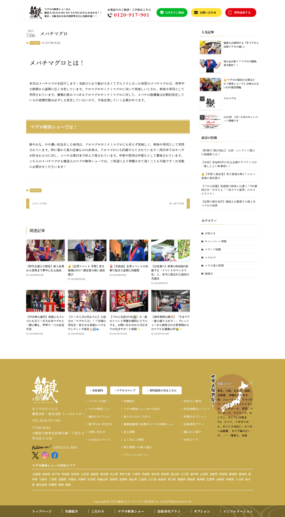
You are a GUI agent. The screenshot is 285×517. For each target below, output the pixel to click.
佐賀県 (210, 479)
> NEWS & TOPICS (99, 424)
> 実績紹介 (128, 401)
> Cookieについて (98, 439)
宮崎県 (230, 479)
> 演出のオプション (98, 416)
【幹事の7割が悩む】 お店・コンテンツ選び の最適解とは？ (228, 152)
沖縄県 (53, 485)
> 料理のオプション (194, 416)
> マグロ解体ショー (98, 409)
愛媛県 (181, 479)
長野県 (214, 474)
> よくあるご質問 (132, 439)
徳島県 (162, 479)
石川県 (184, 474)
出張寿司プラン (169, 511)
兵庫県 (82, 479)
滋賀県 (62, 479)
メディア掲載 (213, 249)
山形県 (85, 474)
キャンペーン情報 (215, 241)
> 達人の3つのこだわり (136, 416)
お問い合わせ (208, 12)
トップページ (42, 511)
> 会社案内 (96, 390)
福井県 (194, 474)
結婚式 (209, 273)
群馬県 (165, 474)
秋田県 (75, 474)
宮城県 (65, 474)
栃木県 (155, 474)
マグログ (35, 42)
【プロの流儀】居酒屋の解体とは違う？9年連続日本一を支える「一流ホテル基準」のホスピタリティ (229, 189)
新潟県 (223, 474)
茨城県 (146, 474)
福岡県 (201, 479)
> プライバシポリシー (135, 455)
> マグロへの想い (97, 401)
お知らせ (210, 233)
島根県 (123, 479)
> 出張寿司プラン (192, 424)
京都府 (72, 479)
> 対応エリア (189, 439)
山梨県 (204, 474)
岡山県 (133, 479)
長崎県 (220, 479)
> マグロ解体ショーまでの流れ (141, 409)
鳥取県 (114, 479)
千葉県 (136, 474)
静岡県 (233, 474)
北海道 (36, 474)
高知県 (191, 479)
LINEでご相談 (174, 12)
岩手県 (56, 474)
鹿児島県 (41, 485)
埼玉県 (114, 474)
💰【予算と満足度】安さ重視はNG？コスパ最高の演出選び (228, 176)
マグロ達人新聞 (214, 265)
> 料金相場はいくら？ (195, 409)
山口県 (152, 479)
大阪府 (43, 479)
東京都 (104, 474)
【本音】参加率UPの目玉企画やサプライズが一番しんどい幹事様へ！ (229, 164)
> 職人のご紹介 (191, 432)
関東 (68, 485)
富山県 (175, 474)
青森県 (46, 474)
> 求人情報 (128, 432)
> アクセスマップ (124, 390)
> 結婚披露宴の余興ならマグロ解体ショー (148, 424)
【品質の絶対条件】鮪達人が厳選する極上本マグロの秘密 (228, 203)
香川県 (172, 479)
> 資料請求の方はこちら (162, 390)
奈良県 (91, 479)
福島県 (95, 474)
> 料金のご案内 (191, 401)
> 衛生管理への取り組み (136, 447)
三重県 (53, 479)
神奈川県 (125, 474)
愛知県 (243, 474)
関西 (61, 485)
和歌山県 (102, 479)
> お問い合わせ (95, 432)
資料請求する (242, 12)
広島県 (143, 479)
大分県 (240, 479)
